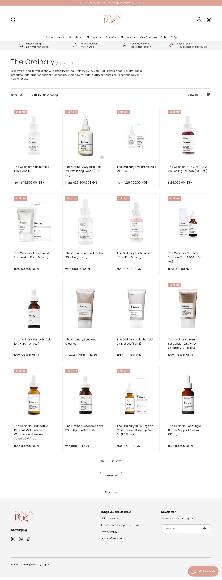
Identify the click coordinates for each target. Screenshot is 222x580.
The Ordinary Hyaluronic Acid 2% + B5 (136, 169)
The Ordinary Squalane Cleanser (80, 342)
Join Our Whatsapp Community (121, 525)
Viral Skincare (148, 37)
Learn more (137, 2)
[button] (209, 19)
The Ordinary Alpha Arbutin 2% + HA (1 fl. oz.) (84, 255)
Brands (73, 37)
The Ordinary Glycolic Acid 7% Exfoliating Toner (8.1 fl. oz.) (83, 171)
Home (49, 37)
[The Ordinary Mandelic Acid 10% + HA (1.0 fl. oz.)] (34, 308)
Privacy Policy (109, 532)
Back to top (111, 492)
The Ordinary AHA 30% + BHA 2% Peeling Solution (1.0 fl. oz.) (187, 169)
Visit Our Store (110, 518)
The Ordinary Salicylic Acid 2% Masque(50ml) (135, 342)
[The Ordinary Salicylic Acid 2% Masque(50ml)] (137, 308)
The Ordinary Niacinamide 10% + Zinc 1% (31, 169)
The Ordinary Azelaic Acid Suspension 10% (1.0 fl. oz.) (31, 255)
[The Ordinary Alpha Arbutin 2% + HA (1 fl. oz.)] (85, 222)
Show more (111, 475)
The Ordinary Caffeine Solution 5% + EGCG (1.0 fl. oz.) (185, 257)
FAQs (174, 37)
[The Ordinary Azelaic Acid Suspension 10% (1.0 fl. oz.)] (34, 222)
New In (61, 37)
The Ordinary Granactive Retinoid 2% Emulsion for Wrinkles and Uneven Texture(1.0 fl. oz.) (31, 432)
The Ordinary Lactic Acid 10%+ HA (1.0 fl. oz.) (133, 255)
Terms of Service (111, 538)
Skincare (92, 37)
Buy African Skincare (118, 37)
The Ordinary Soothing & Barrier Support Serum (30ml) (184, 430)
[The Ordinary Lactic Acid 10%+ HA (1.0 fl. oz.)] (137, 222)
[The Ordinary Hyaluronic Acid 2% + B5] (137, 135)
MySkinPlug (24, 564)
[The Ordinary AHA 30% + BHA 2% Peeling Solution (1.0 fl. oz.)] (188, 135)
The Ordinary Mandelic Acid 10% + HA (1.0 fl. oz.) (33, 342)
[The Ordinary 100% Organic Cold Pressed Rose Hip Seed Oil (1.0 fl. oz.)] (137, 394)
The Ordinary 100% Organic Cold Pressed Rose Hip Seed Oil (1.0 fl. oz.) (135, 430)
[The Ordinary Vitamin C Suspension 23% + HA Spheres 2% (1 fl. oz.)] (188, 308)
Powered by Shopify (40, 564)
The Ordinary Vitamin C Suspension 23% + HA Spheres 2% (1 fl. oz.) (184, 344)
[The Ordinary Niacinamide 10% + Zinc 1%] (34, 135)
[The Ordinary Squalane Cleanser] (85, 308)
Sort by (36, 95)
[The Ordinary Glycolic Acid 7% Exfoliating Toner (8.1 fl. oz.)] (85, 135)
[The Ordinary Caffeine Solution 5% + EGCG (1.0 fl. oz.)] (188, 222)
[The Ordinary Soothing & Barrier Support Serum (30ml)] (188, 394)
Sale (163, 37)
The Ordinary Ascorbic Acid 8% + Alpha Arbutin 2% (84, 428)
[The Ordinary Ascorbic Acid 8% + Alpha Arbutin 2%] (85, 394)
